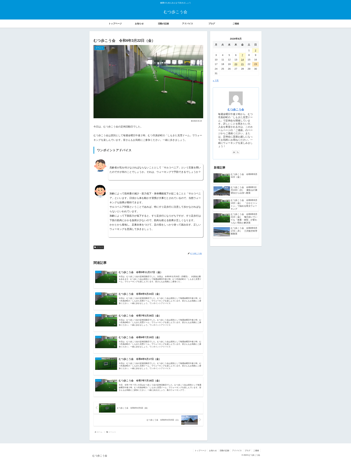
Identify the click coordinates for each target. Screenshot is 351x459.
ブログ (247, 450)
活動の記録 (224, 450)
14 (242, 59)
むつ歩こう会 (236, 109)
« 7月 (216, 80)
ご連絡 (256, 450)
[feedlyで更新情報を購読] (234, 152)
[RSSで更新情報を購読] (238, 152)
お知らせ (213, 450)
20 (235, 64)
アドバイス (237, 450)
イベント (100, 247)
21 (242, 64)
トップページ (200, 450)
